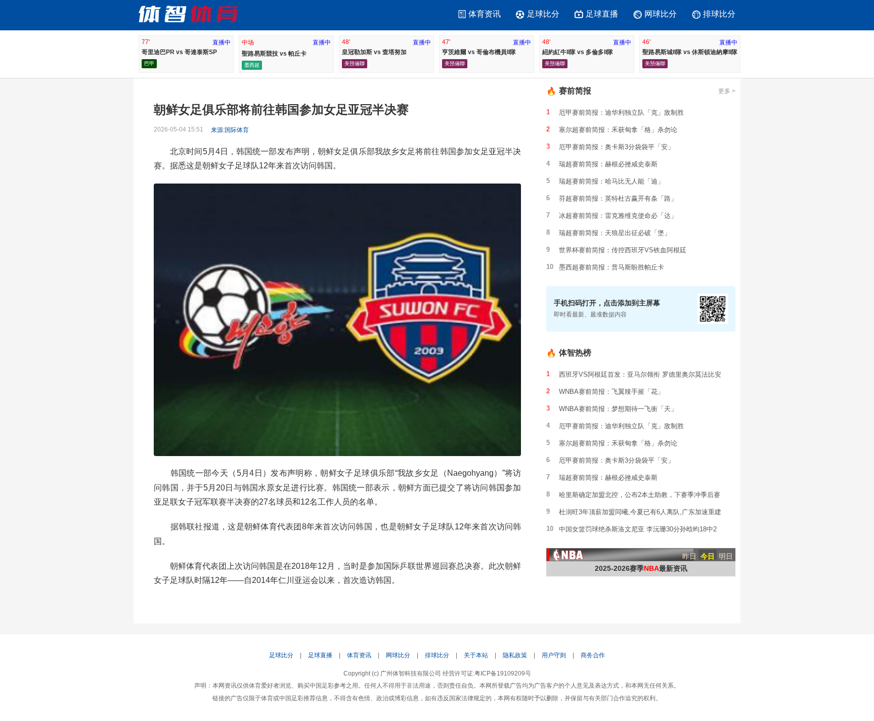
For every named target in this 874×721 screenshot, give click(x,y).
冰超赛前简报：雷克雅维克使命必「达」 (618, 215)
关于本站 (476, 655)
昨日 (689, 556)
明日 (726, 556)
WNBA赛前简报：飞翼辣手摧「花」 (611, 391)
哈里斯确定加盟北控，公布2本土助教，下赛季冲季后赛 (639, 495)
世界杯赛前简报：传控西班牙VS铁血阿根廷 (622, 250)
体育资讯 (484, 14)
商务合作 (593, 655)
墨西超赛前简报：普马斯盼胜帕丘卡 (611, 267)
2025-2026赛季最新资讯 (641, 568)
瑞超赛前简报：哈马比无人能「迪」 (611, 181)
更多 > (726, 91)
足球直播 (602, 14)
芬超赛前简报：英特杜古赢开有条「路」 (618, 198)
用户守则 (554, 655)
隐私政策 (515, 655)
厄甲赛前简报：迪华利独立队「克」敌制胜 (621, 112)
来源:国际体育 (230, 129)
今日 (708, 556)
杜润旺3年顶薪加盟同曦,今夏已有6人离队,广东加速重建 (640, 512)
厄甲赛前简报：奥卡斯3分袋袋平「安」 (616, 147)
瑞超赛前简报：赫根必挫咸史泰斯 (608, 164)
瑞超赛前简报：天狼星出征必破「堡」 (615, 233)
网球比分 (660, 14)
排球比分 (719, 14)
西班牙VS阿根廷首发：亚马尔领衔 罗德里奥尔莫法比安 (640, 374)
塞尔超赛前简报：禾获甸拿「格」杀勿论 (618, 129)
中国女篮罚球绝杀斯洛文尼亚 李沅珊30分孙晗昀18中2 (638, 529)
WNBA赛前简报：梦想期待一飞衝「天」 (618, 409)
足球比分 (543, 14)
